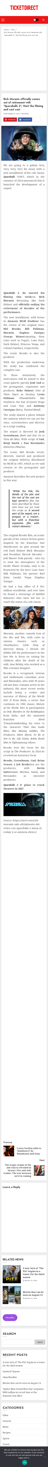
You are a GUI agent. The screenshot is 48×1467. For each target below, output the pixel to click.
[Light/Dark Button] (36, 20)
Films (5, 1415)
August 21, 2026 (31, 1281)
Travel (6, 1444)
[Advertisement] (24, 63)
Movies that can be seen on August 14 (33, 1293)
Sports (6, 1438)
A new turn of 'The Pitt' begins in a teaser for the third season (33, 1273)
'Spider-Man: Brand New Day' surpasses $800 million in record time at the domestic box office (23, 1392)
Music (6, 1426)
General (7, 1420)
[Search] (43, 19)
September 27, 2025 (12, 114)
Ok (24, 1462)
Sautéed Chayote (11, 1371)
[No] (44, 1456)
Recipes (6, 1432)
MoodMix (10, 1317)
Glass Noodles (10, 1377)
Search (9, 1333)
